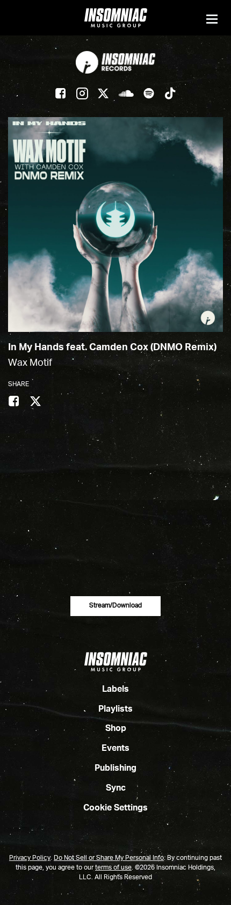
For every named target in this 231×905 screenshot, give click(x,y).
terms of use (113, 868)
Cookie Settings (115, 808)
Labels (115, 689)
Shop (115, 729)
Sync (116, 788)
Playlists (115, 709)
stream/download (115, 606)
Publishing (115, 768)
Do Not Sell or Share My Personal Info (109, 858)
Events (115, 748)
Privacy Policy (29, 858)
